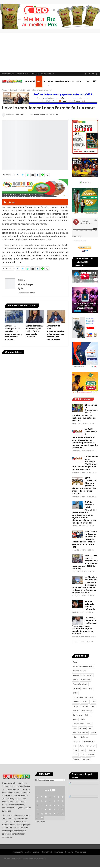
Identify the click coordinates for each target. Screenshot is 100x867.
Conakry (76, 702)
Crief (93, 702)
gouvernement (87, 711)
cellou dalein (87, 688)
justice (75, 719)
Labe (74, 728)
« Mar (37, 821)
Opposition (76, 741)
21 (63, 809)
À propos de (18, 852)
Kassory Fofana (78, 724)
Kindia (89, 724)
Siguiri (75, 750)
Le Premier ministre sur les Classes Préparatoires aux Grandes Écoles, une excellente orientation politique (84, 626)
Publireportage (8, 74)
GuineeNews (76, 240)
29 (37, 818)
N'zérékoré (84, 737)
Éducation (76, 759)
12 (54, 805)
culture (75, 706)
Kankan (83, 719)
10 (46, 805)
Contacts (69, 852)
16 (42, 809)
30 (42, 818)
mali (90, 728)
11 (50, 805)
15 (37, 809)
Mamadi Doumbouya (80, 733)
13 (58, 805)
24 (46, 814)
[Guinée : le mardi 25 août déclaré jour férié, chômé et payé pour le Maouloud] (35, 316)
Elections (84, 706)
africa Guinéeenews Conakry (83, 666)
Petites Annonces (47, 74)
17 (46, 809)
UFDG (75, 755)
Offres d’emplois (22, 74)
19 (54, 809)
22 (37, 814)
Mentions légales (32, 852)
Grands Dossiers (63, 81)
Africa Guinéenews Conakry (82, 675)
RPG (74, 746)
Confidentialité (81, 852)
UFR (82, 755)
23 (42, 814)
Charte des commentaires (52, 852)
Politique (76, 81)
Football (75, 711)
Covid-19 (85, 702)
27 (58, 814)
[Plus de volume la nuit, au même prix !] (77, 604)
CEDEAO (76, 688)
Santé (82, 746)
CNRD (75, 693)
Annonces (48, 81)
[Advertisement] (50, 52)
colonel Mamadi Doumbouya (83, 697)
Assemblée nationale (80, 684)
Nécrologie (35, 74)
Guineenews (77, 715)
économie (86, 759)
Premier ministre (89, 741)
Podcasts (83, 240)
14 (63, 805)
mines (75, 737)
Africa (75, 662)
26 (54, 814)
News (39, 81)
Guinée (87, 715)
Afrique (75, 680)
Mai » (43, 821)
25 (50, 814)
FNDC (93, 706)
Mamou (93, 733)
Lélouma (83, 728)
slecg (83, 750)
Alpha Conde (85, 680)
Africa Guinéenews (79, 671)
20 (58, 809)
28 (63, 814)
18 (50, 809)
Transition (91, 750)
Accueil (31, 81)
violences (90, 755)
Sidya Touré (91, 746)
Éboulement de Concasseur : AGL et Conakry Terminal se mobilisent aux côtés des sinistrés (85, 413)
